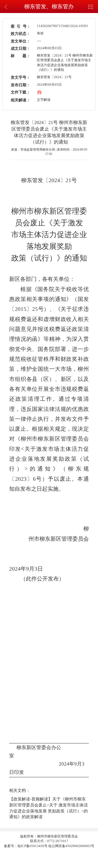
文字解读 (43, 100)
